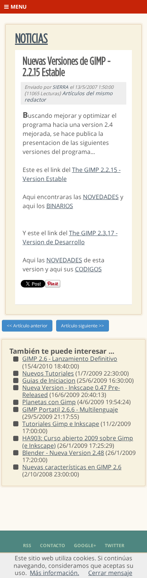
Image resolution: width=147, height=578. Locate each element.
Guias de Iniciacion (48, 380)
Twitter (114, 545)
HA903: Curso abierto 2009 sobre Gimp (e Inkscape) (77, 441)
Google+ (85, 545)
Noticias (31, 39)
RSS (27, 545)
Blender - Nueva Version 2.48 (63, 453)
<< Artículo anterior (27, 325)
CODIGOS (88, 269)
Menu (19, 6)
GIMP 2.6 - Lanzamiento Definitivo (69, 358)
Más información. (54, 573)
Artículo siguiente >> (82, 325)
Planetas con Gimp (49, 402)
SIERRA (60, 87)
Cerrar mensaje (110, 573)
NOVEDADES (101, 197)
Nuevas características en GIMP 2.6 (71, 467)
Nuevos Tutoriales (48, 373)
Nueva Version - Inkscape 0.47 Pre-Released (71, 391)
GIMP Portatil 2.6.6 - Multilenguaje (70, 409)
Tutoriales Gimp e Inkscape (60, 424)
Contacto (52, 545)
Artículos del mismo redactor (68, 96)
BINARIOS (59, 206)
